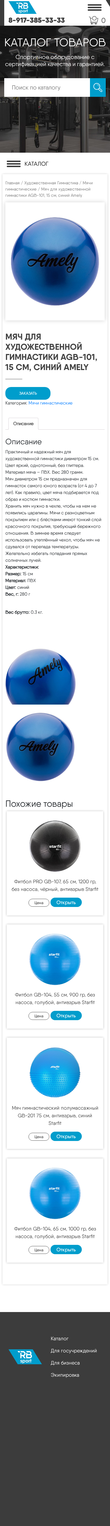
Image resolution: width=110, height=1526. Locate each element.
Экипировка (65, 1375)
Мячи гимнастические (50, 403)
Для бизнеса (65, 1363)
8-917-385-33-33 (36, 20)
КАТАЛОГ (37, 163)
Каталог (60, 1338)
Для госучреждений (74, 1351)
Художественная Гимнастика (51, 182)
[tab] (23, 424)
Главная (12, 182)
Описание (23, 423)
